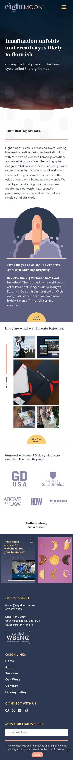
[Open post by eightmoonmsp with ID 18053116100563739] (18, 560)
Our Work (12, 679)
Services (12, 673)
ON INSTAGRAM (36, 527)
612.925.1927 (14, 609)
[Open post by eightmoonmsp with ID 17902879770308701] (55, 560)
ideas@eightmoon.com (20, 605)
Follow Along (36, 523)
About (10, 667)
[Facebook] (7, 710)
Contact (11, 686)
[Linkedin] (20, 710)
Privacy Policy (16, 692)
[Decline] (68, 750)
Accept (37, 754)
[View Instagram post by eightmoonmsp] (32, 579)
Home (9, 661)
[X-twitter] (13, 710)
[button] (64, 7)
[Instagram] (26, 710)
